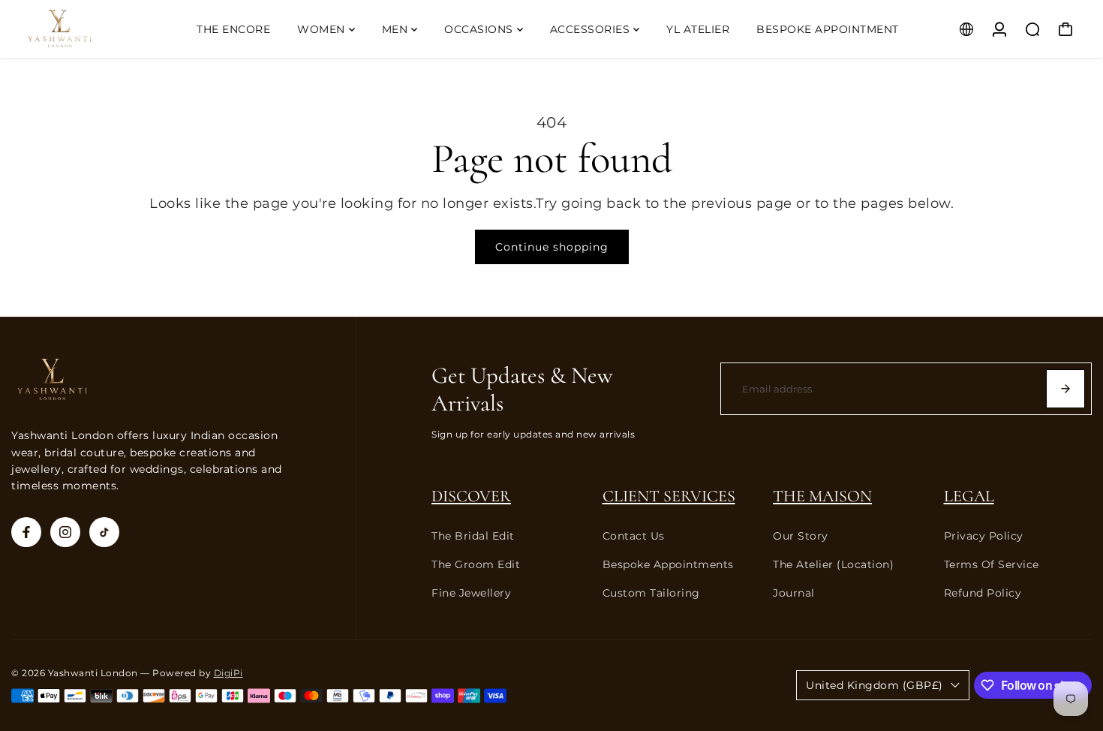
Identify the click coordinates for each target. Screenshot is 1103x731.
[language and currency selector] (966, 29)
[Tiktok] (104, 532)
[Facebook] (26, 532)
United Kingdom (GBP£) (874, 685)
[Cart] (1065, 29)
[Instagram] (65, 532)
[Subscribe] (1065, 388)
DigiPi (228, 673)
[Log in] (999, 29)
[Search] (1032, 29)
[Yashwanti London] (103, 29)
